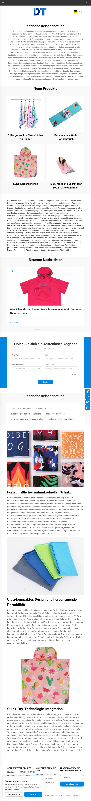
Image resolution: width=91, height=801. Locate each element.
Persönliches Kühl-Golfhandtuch (65, 137)
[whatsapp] (87, 391)
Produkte (10, 776)
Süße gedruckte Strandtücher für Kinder (25, 137)
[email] (87, 396)
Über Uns (10, 772)
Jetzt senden (72, 784)
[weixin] (87, 402)
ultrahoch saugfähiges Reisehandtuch (27, 419)
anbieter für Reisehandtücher (62, 419)
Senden (45, 382)
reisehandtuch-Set (44, 408)
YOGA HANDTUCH (27, 776)
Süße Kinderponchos (25, 183)
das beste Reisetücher (55, 414)
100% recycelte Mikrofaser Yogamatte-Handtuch (65, 185)
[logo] (40, 11)
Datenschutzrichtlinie (72, 795)
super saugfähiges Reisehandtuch (26, 414)
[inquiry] (87, 407)
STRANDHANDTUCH (28, 772)
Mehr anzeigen (15, 322)
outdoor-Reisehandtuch (21, 408)
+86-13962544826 (49, 775)
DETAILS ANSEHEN (25, 114)
